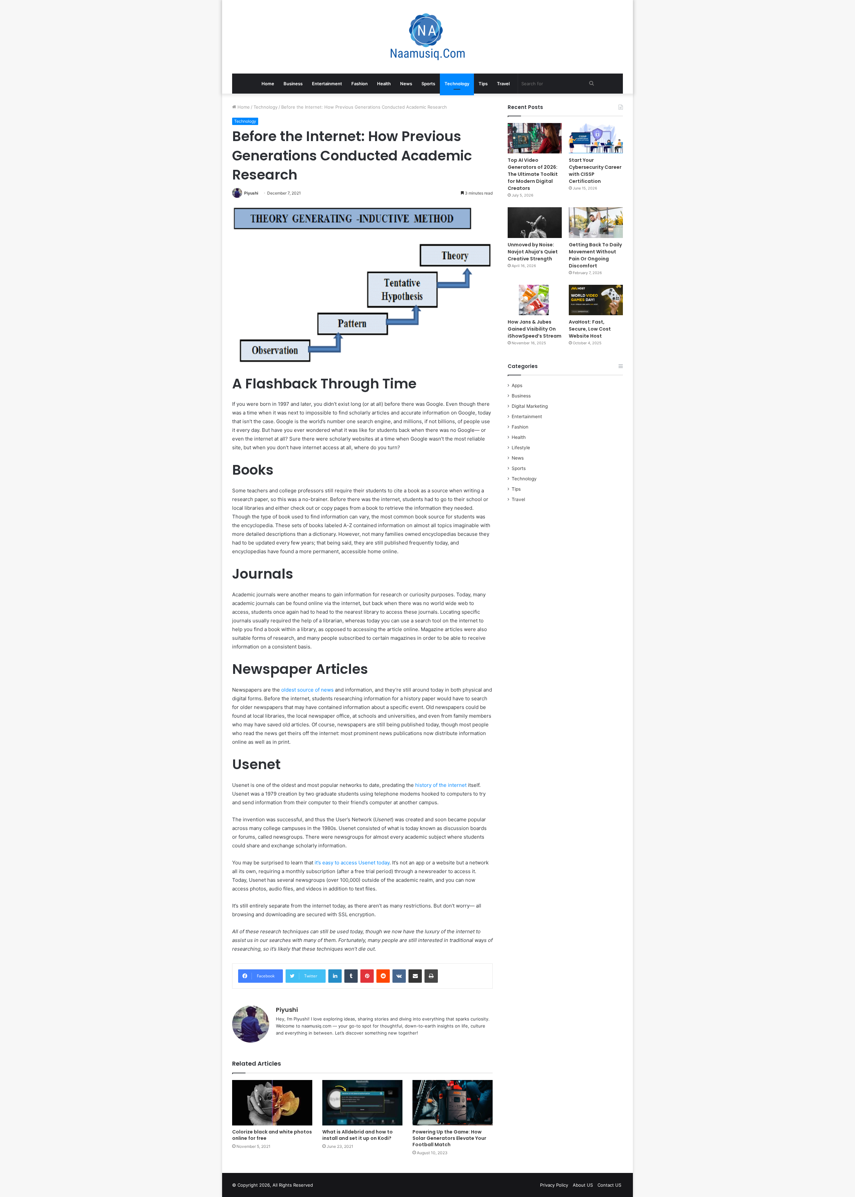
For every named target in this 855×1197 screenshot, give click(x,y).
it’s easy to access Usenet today (352, 862)
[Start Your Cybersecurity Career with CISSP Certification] (596, 138)
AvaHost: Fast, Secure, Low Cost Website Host (590, 329)
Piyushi (251, 193)
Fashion (359, 83)
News (406, 83)
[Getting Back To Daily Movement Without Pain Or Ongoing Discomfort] (596, 222)
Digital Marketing (530, 406)
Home (268, 83)
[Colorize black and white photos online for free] (272, 1102)
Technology (457, 83)
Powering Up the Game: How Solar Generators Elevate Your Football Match (449, 1138)
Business (293, 83)
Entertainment (327, 83)
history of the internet (441, 785)
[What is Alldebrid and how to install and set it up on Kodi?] (362, 1102)
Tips (483, 83)
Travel (503, 83)
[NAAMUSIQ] (427, 36)
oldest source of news (307, 690)
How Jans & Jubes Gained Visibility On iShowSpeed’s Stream (534, 329)
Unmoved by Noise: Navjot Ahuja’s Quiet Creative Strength (533, 251)
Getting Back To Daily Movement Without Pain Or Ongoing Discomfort (595, 255)
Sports (428, 83)
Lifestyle (521, 447)
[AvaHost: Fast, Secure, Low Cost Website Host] (596, 300)
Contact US (609, 1185)
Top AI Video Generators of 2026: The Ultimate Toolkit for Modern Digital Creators (533, 174)
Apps (517, 385)
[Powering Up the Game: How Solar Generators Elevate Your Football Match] (452, 1102)
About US (583, 1185)
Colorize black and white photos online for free (272, 1135)
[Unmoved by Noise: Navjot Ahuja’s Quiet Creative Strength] (535, 222)
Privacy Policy (554, 1185)
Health (384, 83)
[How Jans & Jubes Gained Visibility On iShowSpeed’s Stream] (535, 300)
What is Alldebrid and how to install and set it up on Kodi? (357, 1135)
